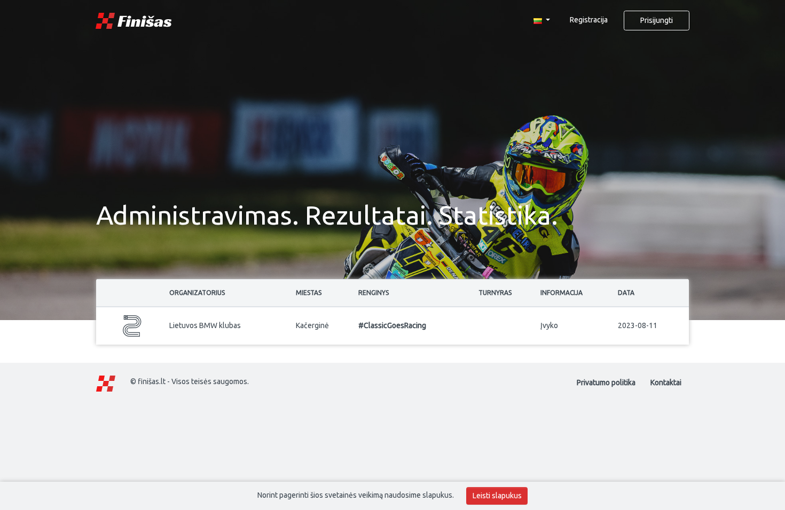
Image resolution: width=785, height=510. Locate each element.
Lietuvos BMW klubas (205, 325)
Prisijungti (656, 20)
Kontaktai (665, 382)
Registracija (589, 19)
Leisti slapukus (497, 495)
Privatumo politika (606, 382)
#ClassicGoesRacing (392, 325)
